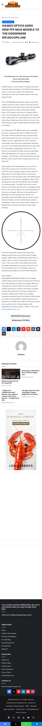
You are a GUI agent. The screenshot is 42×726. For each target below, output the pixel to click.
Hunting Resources (8, 643)
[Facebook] (4, 329)
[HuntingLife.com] (12, 4)
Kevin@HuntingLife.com (13, 686)
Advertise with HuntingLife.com (17, 703)
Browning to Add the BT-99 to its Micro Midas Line (31, 373)
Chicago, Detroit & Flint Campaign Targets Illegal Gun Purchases (30, 392)
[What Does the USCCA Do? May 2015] (11, 374)
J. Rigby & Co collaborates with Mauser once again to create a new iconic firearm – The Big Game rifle (10, 395)
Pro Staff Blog (6, 639)
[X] (9, 329)
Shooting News (13, 17)
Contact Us (5, 660)
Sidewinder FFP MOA (21, 320)
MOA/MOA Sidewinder (21, 316)
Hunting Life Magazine (9, 636)
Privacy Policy (6, 672)
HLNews (7, 42)
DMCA (27, 706)
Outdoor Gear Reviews (9, 633)
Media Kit (5, 649)
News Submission (7, 669)
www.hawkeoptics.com (11, 309)
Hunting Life (17, 699)
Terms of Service (21, 712)
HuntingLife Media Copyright (15, 706)
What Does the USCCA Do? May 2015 (10, 382)
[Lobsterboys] (21, 469)
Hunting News (6, 646)
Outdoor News (6, 663)
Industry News (6, 666)
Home (5, 17)
